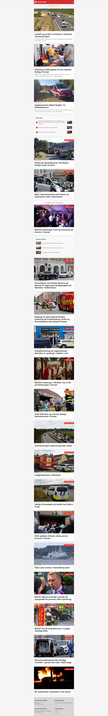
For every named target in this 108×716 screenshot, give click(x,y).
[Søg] (72, 2)
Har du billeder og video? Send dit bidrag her (54, 202)
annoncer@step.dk (38, 712)
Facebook (57, 711)
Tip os (57, 5)
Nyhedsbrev (51, 5)
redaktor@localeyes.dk (39, 704)
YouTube (56, 712)
